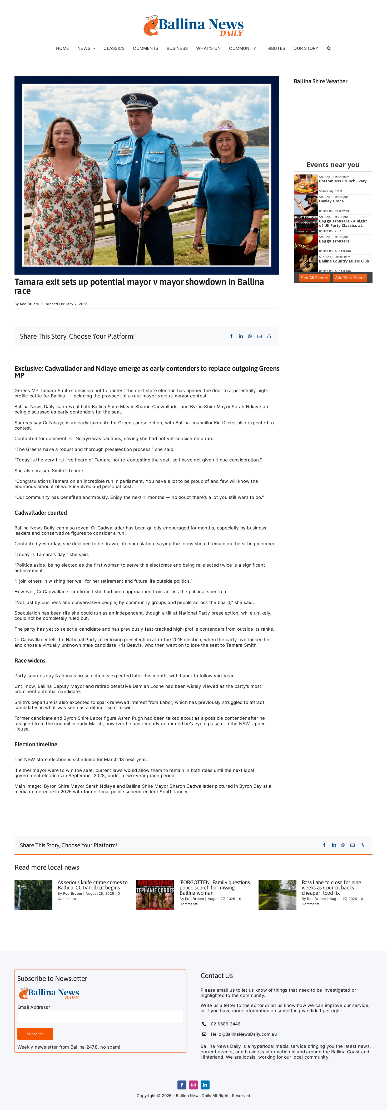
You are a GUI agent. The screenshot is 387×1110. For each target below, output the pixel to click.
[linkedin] (205, 1084)
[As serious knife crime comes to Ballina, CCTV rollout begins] (33, 895)
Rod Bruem (29, 304)
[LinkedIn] (241, 336)
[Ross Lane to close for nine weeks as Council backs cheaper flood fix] (277, 895)
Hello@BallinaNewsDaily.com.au (244, 1034)
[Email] (259, 336)
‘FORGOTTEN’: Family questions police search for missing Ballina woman (215, 887)
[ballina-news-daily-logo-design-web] (193, 15)
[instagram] (193, 1084)
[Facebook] (231, 336)
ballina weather (333, 145)
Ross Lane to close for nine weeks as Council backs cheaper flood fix (331, 887)
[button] (329, 48)
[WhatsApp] (250, 336)
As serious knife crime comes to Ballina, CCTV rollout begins (93, 884)
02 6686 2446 (226, 1023)
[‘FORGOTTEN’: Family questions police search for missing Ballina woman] (155, 895)
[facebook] (181, 1084)
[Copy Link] (269, 336)
